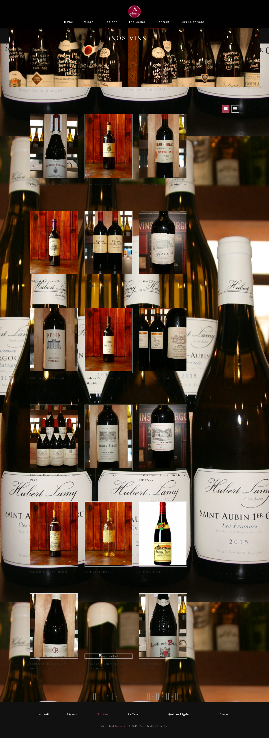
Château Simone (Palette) (48, 571)
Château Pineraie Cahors (157, 378)
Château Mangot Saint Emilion (160, 281)
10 (162, 696)
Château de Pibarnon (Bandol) (106, 184)
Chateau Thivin (149, 571)
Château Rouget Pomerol (103, 474)
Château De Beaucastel (47, 184)
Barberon (121, 726)
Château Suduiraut (98, 571)
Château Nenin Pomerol (47, 378)
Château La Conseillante (48, 281)
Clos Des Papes (150, 663)
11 (172, 696)
